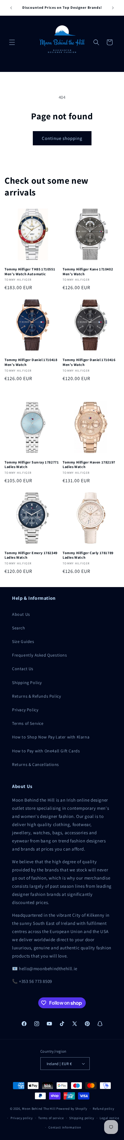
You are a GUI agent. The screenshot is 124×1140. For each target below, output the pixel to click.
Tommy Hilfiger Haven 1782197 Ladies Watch (89, 464)
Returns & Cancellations (35, 764)
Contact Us (22, 668)
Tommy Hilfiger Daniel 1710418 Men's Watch (31, 362)
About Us (21, 614)
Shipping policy (81, 1118)
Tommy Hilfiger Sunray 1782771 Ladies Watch (32, 464)
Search (18, 628)
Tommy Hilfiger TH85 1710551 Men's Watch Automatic (30, 271)
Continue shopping (62, 138)
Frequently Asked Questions (39, 655)
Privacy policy (22, 1118)
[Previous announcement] (11, 8)
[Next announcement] (112, 8)
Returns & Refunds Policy (36, 696)
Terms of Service (28, 723)
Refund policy (103, 1108)
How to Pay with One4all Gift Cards (46, 751)
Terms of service (51, 1118)
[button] (12, 42)
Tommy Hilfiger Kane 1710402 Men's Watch (88, 271)
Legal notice (109, 1118)
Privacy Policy (25, 709)
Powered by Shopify (71, 1108)
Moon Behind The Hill (38, 1108)
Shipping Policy (27, 682)
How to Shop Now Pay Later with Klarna (50, 737)
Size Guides (23, 641)
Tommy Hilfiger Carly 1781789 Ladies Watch (88, 555)
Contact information (64, 1127)
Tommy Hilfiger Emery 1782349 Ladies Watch (31, 555)
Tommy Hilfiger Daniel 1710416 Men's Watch (89, 362)
